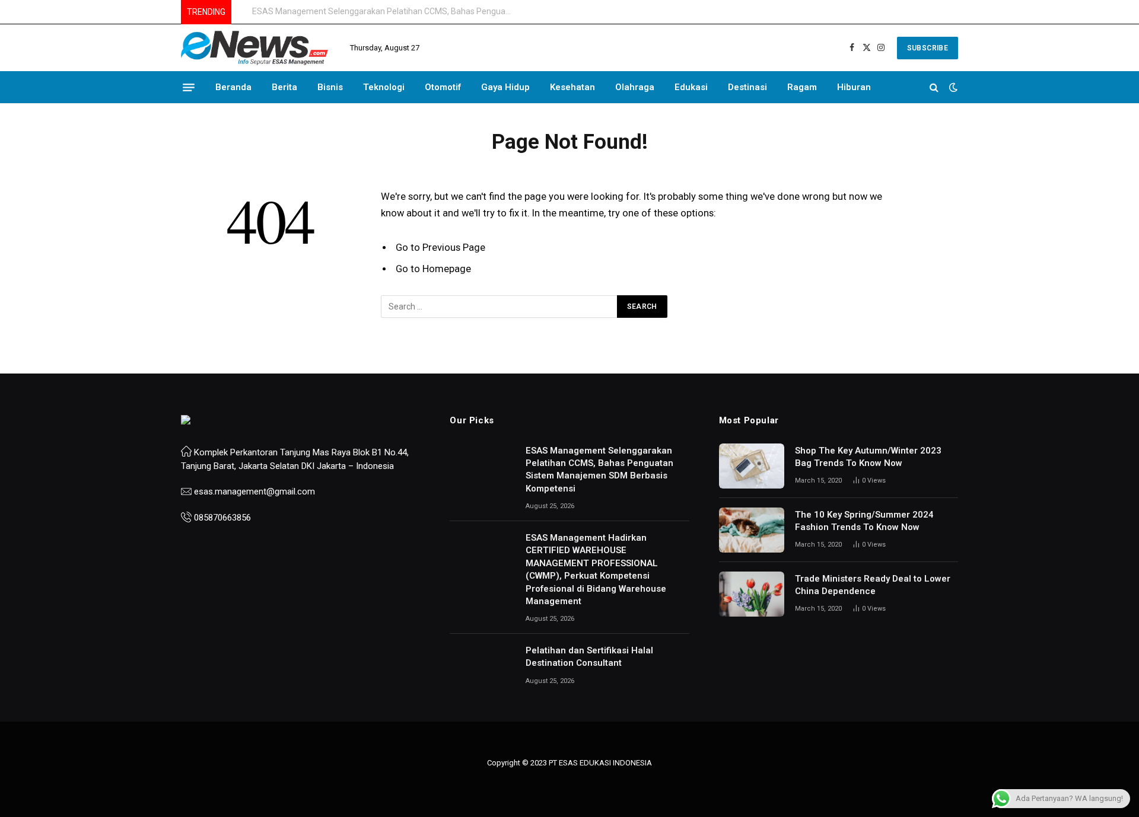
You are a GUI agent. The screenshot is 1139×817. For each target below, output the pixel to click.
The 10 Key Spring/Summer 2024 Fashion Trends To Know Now (864, 520)
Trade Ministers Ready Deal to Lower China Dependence (872, 584)
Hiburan (854, 87)
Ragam (802, 87)
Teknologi (384, 87)
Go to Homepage (433, 269)
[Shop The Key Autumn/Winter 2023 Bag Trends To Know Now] (751, 466)
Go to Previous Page (440, 247)
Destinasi (747, 87)
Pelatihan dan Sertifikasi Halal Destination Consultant (589, 656)
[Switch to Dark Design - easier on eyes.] (952, 87)
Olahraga (634, 87)
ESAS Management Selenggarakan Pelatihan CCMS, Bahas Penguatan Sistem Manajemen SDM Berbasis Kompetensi (599, 469)
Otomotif (443, 87)
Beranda (233, 87)
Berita (284, 87)
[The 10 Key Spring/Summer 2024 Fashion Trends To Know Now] (751, 530)
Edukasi (691, 87)
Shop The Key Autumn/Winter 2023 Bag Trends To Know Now (868, 456)
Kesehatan (572, 87)
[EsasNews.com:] (255, 48)
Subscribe (927, 48)
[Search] (934, 87)
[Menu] (189, 87)
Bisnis (330, 87)
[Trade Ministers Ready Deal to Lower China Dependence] (751, 594)
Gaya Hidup (505, 87)
